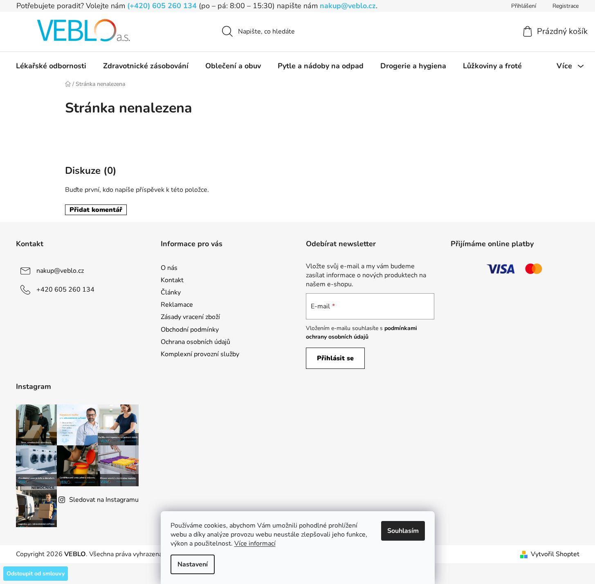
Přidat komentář (96, 209)
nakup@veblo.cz (348, 6)
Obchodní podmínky (190, 329)
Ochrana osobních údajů (195, 341)
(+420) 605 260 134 (162, 6)
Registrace (565, 6)
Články (171, 292)
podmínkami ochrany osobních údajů (361, 332)
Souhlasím (403, 530)
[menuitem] (51, 66)
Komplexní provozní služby (200, 354)
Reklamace (177, 304)
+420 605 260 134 (65, 289)
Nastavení (192, 564)
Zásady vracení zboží (190, 316)
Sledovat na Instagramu (104, 499)
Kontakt (172, 280)
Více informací (255, 543)
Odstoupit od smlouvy (36, 573)
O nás (169, 267)
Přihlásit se (335, 358)
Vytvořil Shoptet (555, 554)
